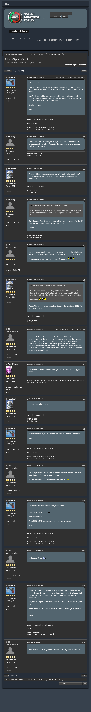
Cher (10, 244)
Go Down (8, 71)
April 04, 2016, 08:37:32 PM (35, 364)
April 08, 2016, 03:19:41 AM (35, 585)
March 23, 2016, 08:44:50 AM (35, 77)
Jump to (55, 684)
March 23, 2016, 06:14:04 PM (35, 199)
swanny (11, 136)
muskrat (12, 168)
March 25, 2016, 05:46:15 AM (35, 279)
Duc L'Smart (13, 364)
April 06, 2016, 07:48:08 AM (35, 428)
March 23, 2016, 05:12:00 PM (35, 169)
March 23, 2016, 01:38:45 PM (35, 136)
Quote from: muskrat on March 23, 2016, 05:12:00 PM (49, 206)
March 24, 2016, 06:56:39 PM (35, 244)
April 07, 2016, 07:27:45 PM (35, 550)
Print (84, 71)
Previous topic (71, 65)
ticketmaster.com (47, 223)
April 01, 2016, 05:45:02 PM (35, 329)
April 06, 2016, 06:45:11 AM (35, 399)
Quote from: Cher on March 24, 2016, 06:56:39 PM (48, 286)
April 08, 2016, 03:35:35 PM (35, 642)
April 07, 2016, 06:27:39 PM (35, 500)
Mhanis (11, 77)
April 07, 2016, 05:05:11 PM (35, 465)
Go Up (7, 676)
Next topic (82, 65)
